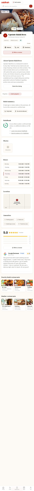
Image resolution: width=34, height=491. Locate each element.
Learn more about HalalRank (19, 131)
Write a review (18, 52)
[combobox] (17, 6)
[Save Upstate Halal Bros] (31, 11)
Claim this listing (17, 86)
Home (3, 11)
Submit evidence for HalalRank (20, 133)
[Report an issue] (27, 11)
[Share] (23, 11)
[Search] (30, 6)
